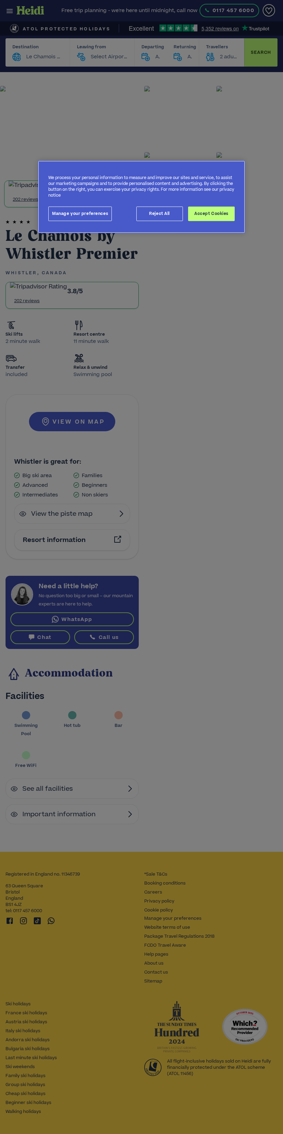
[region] (141, 197)
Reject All (159, 213)
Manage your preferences (80, 213)
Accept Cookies (211, 213)
